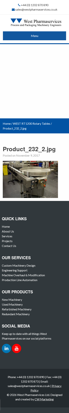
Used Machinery (12, 304)
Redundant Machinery (16, 314)
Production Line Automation (19, 280)
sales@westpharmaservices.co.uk (36, 9)
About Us (8, 231)
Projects (7, 241)
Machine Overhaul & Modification (23, 275)
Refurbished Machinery (16, 309)
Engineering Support (14, 270)
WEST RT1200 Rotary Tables (31, 123)
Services (7, 236)
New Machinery (12, 299)
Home (7, 123)
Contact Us (9, 246)
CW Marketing (44, 399)
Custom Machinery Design (18, 265)
